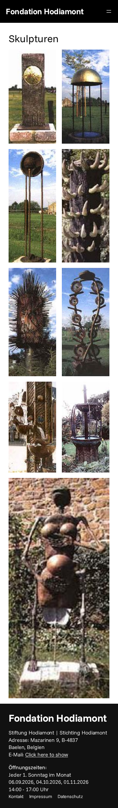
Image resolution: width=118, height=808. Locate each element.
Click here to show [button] (46, 754)
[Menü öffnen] (108, 11)
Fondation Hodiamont (45, 11)
